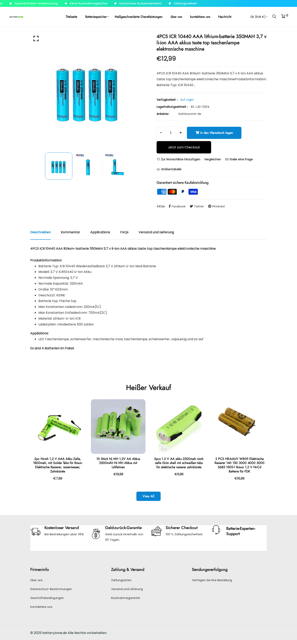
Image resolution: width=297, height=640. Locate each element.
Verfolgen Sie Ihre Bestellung (212, 580)
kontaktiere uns (200, 16)
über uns (176, 16)
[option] (87, 90)
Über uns (36, 580)
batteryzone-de (190, 114)
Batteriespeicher (96, 16)
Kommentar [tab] (70, 232)
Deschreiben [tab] (40, 232)
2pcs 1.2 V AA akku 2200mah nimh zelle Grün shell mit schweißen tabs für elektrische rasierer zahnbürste (178, 463)
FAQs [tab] (124, 232)
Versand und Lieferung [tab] (156, 232)
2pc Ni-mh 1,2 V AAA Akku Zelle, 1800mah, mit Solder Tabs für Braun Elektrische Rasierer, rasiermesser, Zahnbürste (57, 465)
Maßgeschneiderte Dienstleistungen (138, 16)
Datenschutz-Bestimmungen (51, 589)
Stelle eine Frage (241, 159)
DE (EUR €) (258, 17)
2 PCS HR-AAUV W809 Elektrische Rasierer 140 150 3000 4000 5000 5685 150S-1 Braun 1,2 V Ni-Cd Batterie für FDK (239, 465)
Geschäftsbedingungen (47, 598)
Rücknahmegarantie (125, 598)
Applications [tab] (100, 232)
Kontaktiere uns (41, 607)
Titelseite (71, 16)
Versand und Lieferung (127, 589)
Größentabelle (170, 169)
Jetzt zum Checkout (184, 147)
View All (148, 496)
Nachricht (224, 16)
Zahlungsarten (121, 580)
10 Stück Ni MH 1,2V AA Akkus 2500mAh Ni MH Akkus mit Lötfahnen (118, 463)
